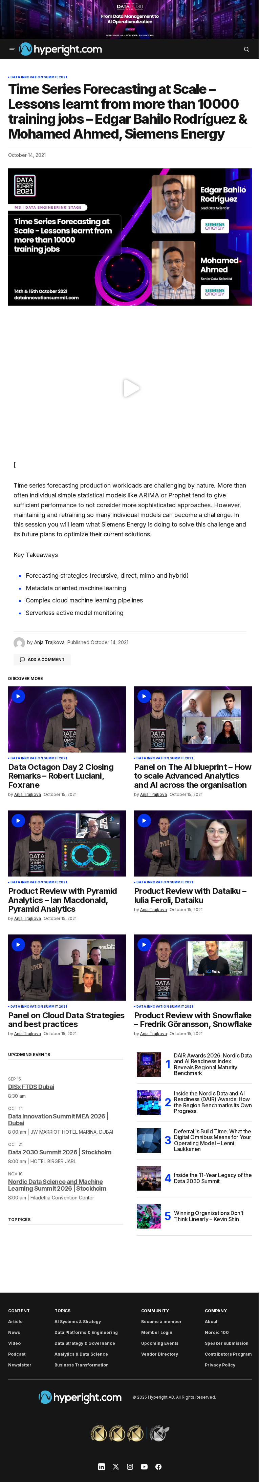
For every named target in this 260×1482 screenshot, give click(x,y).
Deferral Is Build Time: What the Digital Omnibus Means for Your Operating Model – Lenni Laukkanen (212, 1140)
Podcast (16, 1354)
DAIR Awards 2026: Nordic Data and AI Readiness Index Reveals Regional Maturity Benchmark (213, 1064)
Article (15, 1321)
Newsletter (19, 1364)
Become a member (161, 1321)
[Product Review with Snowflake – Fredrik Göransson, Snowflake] (193, 967)
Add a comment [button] (46, 659)
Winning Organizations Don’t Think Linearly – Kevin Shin (208, 1216)
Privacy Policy (220, 1364)
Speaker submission (226, 1343)
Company (215, 1310)
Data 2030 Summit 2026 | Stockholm (59, 1152)
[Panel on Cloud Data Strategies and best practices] (67, 967)
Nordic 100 (217, 1332)
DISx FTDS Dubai (31, 1086)
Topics (62, 1310)
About (211, 1321)
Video (14, 1343)
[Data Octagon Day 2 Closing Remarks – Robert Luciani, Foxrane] (67, 719)
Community (155, 1310)
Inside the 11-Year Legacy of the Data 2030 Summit (213, 1178)
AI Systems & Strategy (78, 1321)
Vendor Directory (159, 1354)
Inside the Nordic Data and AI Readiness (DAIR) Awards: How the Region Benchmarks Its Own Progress (213, 1102)
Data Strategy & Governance (85, 1343)
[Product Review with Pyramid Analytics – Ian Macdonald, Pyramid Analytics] (67, 843)
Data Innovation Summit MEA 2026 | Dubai (58, 1120)
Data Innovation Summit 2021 (38, 77)
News (14, 1332)
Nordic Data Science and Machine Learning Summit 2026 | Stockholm (57, 1185)
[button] (12, 49)
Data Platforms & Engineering (86, 1332)
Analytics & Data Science (81, 1354)
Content (18, 1310)
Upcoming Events (159, 1343)
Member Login (156, 1332)
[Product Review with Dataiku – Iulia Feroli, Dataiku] (193, 843)
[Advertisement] (130, 19)
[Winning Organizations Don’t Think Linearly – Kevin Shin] (149, 1216)
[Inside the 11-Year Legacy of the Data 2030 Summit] (149, 1178)
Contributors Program (228, 1354)
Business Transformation (82, 1364)
